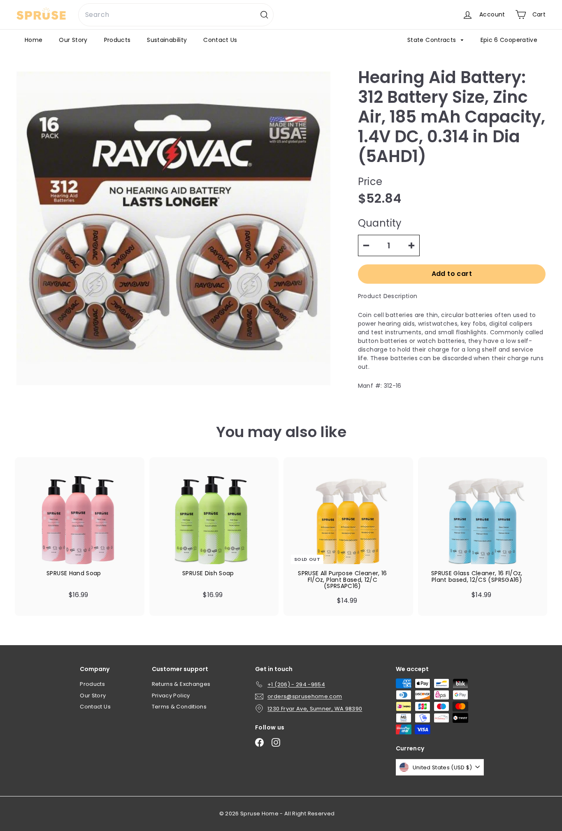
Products (117, 40)
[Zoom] (173, 228)
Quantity (380, 223)
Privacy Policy (171, 695)
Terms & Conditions (179, 707)
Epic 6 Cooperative (509, 40)
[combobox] (176, 14)
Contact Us (220, 40)
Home (33, 40)
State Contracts (432, 40)
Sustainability (167, 40)
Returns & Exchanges (181, 684)
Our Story (73, 40)
